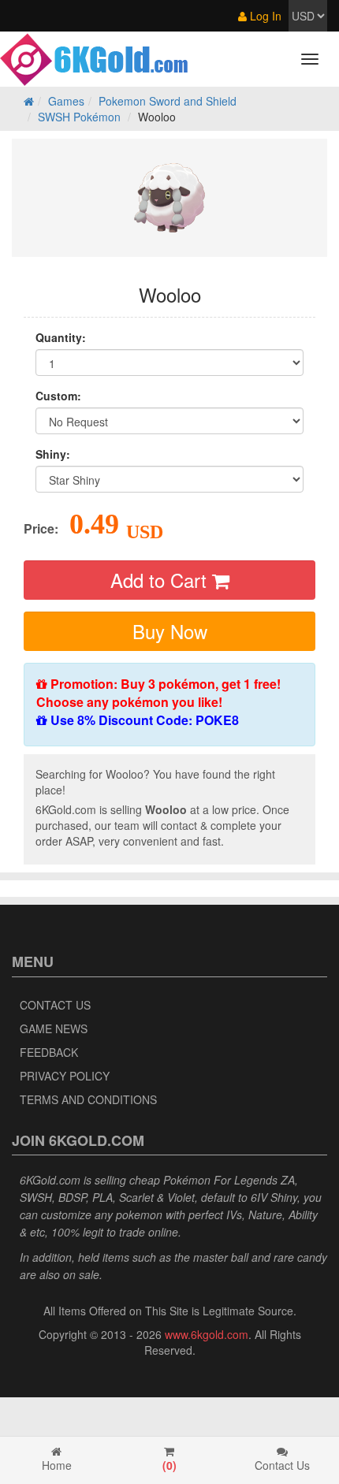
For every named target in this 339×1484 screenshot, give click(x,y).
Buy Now (169, 631)
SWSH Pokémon (79, 117)
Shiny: (52, 454)
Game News (54, 1028)
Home (57, 1465)
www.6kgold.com (206, 1334)
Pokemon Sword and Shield (168, 101)
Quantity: (60, 337)
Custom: (58, 396)
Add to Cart (161, 579)
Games (66, 101)
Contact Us (55, 1005)
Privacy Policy (65, 1076)
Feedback (49, 1052)
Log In (264, 16)
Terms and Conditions (88, 1099)
